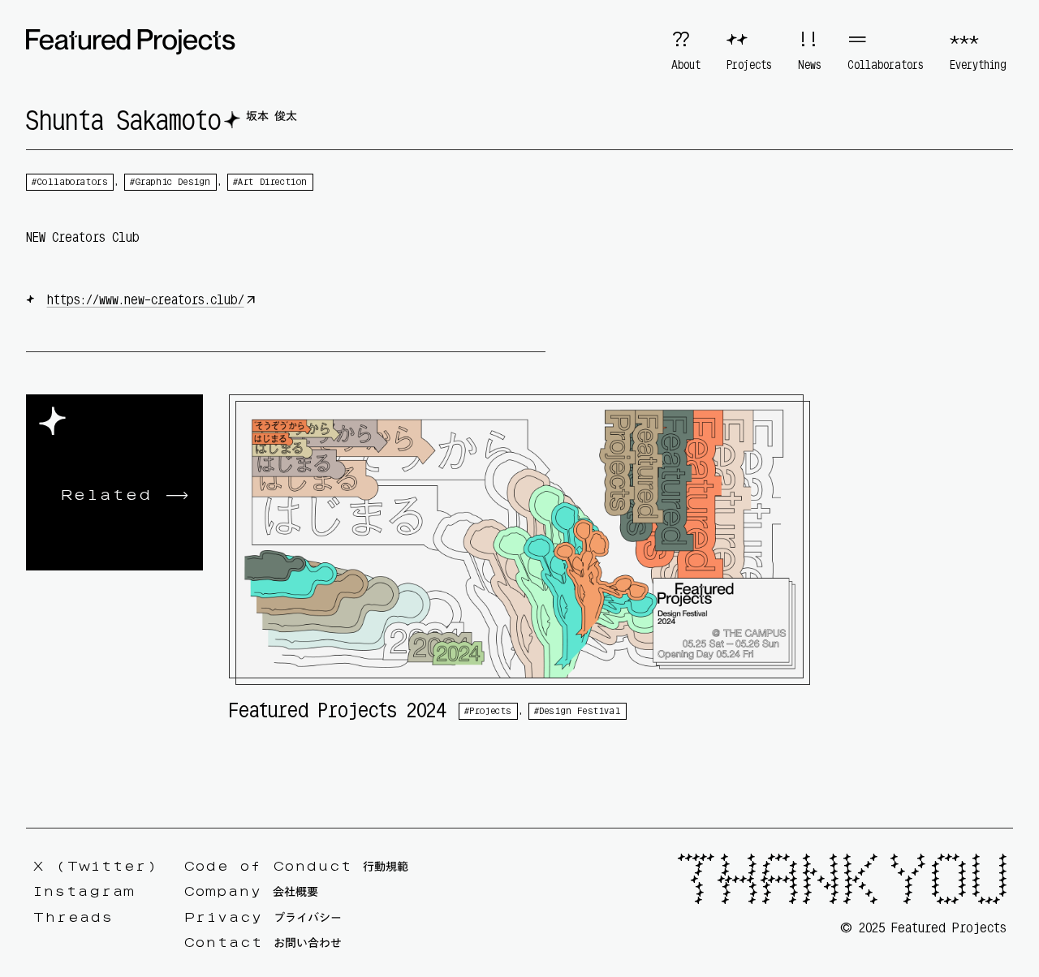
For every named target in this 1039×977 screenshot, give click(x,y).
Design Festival (580, 711)
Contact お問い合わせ (262, 943)
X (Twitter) (94, 866)
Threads (72, 917)
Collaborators (73, 182)
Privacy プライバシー (262, 917)
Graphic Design (173, 182)
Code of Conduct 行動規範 (295, 866)
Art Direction (273, 182)
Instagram (83, 892)
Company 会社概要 (250, 892)
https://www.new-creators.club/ (145, 299)
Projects (490, 711)
